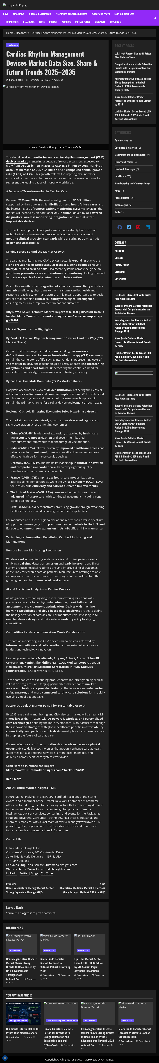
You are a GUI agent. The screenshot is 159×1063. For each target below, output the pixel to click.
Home (5, 14)
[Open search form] (155, 18)
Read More (13, 779)
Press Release (122, 198)
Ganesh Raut (16, 79)
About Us (119, 251)
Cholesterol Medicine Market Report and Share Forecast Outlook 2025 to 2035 (82, 888)
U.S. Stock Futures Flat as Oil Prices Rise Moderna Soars (133, 55)
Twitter (24, 873)
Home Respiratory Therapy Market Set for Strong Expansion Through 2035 (30, 888)
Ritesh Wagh (14, 1037)
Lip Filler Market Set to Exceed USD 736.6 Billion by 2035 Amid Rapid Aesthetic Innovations (88, 965)
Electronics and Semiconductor (71, 14)
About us (66, 21)
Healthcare (28, 21)
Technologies (11, 21)
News (117, 190)
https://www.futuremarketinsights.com (44, 869)
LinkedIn (11, 873)
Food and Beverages (124, 14)
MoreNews (90, 1059)
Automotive (18, 14)
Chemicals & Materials (40, 14)
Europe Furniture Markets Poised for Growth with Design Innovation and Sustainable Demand (133, 68)
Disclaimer (100, 21)
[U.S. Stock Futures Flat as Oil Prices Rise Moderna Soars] (23, 1013)
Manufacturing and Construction (131, 183)
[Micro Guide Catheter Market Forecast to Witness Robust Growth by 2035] (55, 944)
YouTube (47, 873)
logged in (27, 913)
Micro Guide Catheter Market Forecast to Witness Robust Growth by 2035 (55, 965)
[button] (120, 227)
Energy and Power (101, 14)
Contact (53, 21)
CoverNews (115, 21)
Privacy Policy (82, 21)
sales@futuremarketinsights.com (55, 865)
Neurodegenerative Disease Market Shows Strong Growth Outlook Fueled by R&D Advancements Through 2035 (21, 967)
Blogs (34, 873)
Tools (42, 21)
